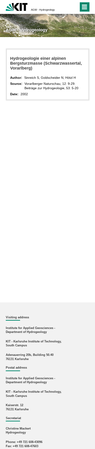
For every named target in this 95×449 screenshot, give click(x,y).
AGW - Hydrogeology (43, 9)
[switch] (67, 6)
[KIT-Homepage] (17, 6)
